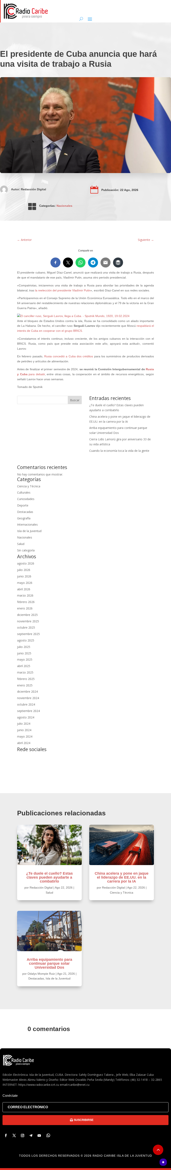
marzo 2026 (25, 595)
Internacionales (27, 524)
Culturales (23, 492)
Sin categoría (26, 550)
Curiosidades (25, 499)
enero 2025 (25, 685)
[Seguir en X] (14, 1135)
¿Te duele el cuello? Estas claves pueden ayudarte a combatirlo (49, 877)
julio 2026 (23, 570)
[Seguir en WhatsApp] (48, 1135)
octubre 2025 (26, 627)
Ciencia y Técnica (28, 486)
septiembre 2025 (28, 634)
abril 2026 (23, 589)
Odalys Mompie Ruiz (41, 973)
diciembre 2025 (27, 615)
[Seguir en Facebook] (6, 1135)
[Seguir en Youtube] (39, 1135)
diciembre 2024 (27, 691)
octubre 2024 (26, 704)
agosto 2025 (25, 640)
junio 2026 (24, 576)
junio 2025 (24, 653)
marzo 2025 (25, 672)
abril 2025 (23, 666)
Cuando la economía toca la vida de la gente (119, 451)
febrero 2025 (26, 679)
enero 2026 (25, 608)
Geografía (23, 518)
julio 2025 (23, 647)
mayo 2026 (24, 583)
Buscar (74, 400)
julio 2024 (23, 724)
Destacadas (25, 512)
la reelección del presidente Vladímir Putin (63, 290)
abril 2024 (23, 743)
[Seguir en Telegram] (31, 1135)
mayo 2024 (24, 736)
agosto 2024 (25, 717)
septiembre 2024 (28, 711)
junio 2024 (24, 730)
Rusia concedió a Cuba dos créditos (68, 356)
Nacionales (64, 205)
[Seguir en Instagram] (22, 1135)
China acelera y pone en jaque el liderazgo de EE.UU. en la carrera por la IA (121, 877)
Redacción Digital (33, 189)
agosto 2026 (25, 563)
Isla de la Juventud (29, 531)
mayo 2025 (24, 659)
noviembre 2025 (28, 621)
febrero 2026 (26, 602)
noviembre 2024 (28, 698)
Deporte (22, 505)
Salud (20, 544)
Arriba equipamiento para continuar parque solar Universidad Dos (49, 963)
